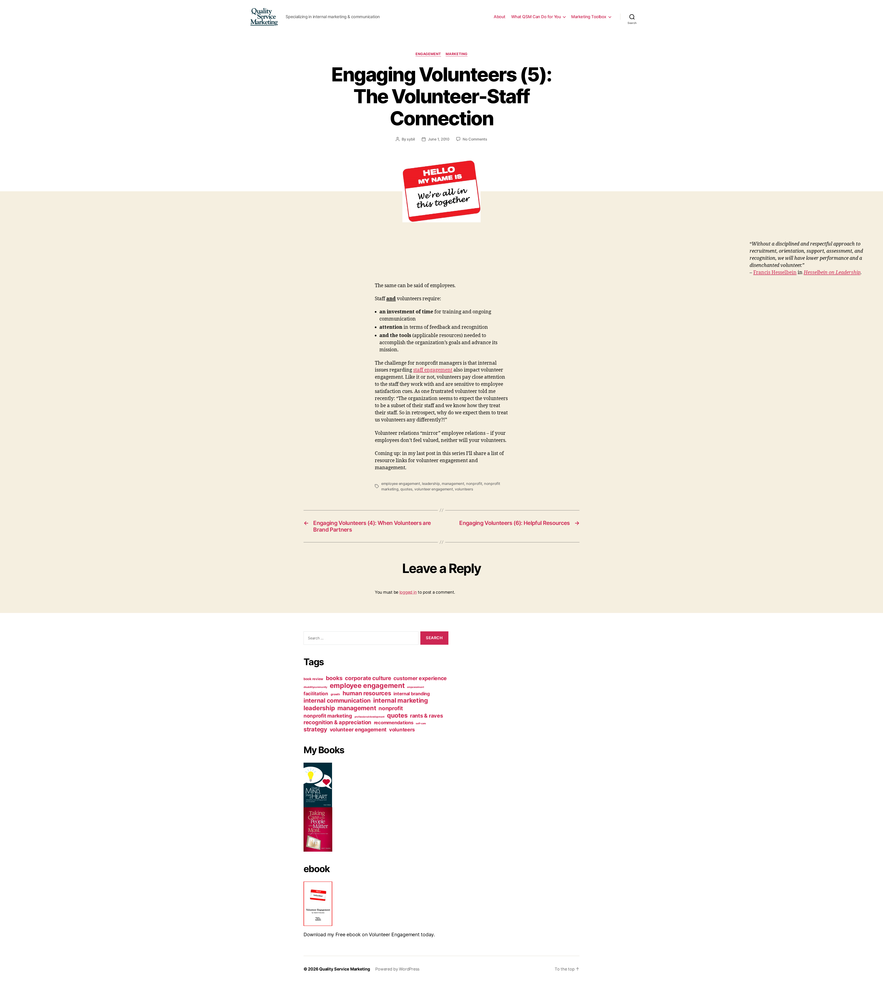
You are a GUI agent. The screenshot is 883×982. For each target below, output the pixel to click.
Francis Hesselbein (775, 272)
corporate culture (368, 678)
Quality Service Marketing (344, 969)
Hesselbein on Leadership (832, 272)
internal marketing (400, 700)
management (453, 483)
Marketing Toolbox (588, 16)
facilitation (316, 693)
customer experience (420, 678)
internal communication (337, 700)
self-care (421, 723)
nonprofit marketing (328, 716)
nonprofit (474, 483)
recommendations (393, 722)
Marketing (456, 54)
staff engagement (432, 370)
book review (313, 679)
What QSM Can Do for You (536, 16)
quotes (406, 489)
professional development (370, 716)
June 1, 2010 (438, 139)
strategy (315, 729)
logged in (408, 592)
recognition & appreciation (337, 722)
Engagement (428, 54)
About (499, 16)
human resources (367, 693)
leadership (431, 483)
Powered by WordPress (397, 969)
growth (335, 694)
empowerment (415, 687)
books (334, 678)
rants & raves (426, 716)
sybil (411, 139)
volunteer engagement (433, 489)
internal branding (411, 693)
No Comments (475, 139)
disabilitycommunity (315, 687)
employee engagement (400, 483)
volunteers (464, 489)
